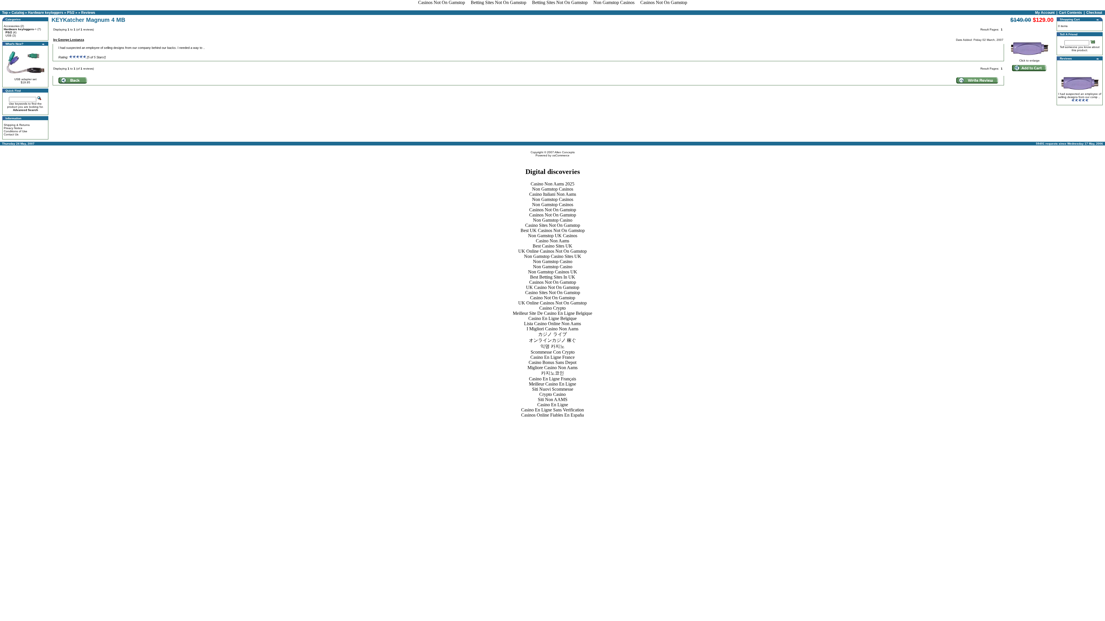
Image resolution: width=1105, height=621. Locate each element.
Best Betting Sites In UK (552, 277)
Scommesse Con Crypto (553, 352)
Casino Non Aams (552, 240)
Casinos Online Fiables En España (552, 415)
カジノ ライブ (552, 334)
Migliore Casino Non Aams (552, 367)
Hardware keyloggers (45, 13)
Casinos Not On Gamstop (552, 209)
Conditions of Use (15, 131)
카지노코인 (552, 373)
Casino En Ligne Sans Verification (552, 409)
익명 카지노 (552, 346)
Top (5, 13)
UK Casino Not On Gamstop (552, 287)
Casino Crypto (552, 308)
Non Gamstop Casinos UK (552, 271)
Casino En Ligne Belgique (552, 318)
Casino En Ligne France (552, 357)
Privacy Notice (13, 128)
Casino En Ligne (552, 404)
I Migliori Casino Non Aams (552, 328)
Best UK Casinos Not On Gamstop (553, 230)
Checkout (1094, 13)
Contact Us (11, 134)
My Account (1045, 13)
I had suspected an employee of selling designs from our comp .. (1079, 95)
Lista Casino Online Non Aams (552, 323)
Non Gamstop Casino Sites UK (552, 256)
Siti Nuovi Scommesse (552, 389)
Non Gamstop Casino (552, 220)
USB (8, 35)
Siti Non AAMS (552, 399)
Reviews (88, 13)
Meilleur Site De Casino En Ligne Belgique (552, 313)
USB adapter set (25, 79)
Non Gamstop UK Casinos (552, 235)
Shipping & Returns (17, 124)
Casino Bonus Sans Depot (552, 362)
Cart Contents (1070, 13)
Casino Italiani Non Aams (552, 194)
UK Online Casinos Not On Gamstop (552, 251)
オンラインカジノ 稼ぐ (552, 340)
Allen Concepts (565, 152)
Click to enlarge (1029, 60)
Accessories (12, 26)
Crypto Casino (552, 394)
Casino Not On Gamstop (552, 297)
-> (20, 29)
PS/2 (71, 13)
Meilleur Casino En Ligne (552, 384)
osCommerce (560, 155)
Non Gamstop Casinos (552, 189)
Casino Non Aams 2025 (552, 183)
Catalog (18, 13)
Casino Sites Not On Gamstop (552, 225)
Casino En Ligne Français (552, 378)
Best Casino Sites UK (552, 246)
